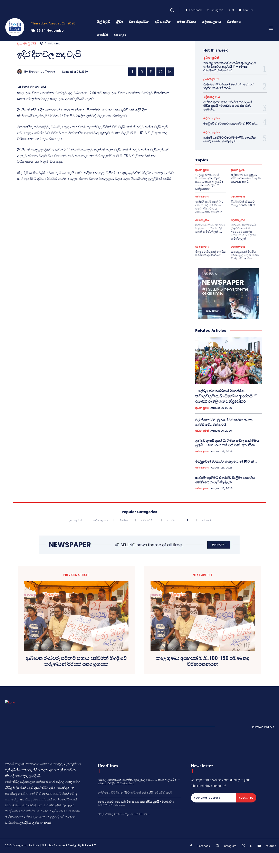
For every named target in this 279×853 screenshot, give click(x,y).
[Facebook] (186, 10)
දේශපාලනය (211, 96)
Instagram (217, 10)
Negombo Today (42, 71)
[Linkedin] (170, 71)
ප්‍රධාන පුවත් (26, 43)
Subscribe (246, 798)
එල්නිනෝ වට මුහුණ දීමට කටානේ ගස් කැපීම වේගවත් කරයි (228, 86)
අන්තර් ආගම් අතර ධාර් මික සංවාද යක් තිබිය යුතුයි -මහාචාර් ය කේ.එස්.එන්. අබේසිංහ (227, 105)
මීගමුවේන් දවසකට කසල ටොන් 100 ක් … (230, 123)
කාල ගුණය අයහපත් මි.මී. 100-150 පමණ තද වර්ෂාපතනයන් (202, 661)
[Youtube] (240, 10)
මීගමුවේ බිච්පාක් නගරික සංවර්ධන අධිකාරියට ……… (210, 255)
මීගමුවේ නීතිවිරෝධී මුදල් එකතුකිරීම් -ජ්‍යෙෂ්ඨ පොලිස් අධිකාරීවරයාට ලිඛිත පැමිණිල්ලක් (243, 232)
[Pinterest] (151, 71)
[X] (229, 10)
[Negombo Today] (20, 71)
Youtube (248, 10)
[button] (172, 10)
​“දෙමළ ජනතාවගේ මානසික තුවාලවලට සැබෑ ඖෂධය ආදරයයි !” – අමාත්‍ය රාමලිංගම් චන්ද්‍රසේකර (229, 66)
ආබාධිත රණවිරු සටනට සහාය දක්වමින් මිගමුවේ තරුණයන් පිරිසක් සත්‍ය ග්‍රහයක (76, 661)
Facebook (195, 10)
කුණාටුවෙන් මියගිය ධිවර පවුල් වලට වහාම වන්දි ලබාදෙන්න (245, 255)
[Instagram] (207, 10)
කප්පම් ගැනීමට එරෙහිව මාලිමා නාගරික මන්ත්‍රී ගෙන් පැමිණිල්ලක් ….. (229, 139)
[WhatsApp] (160, 71)
